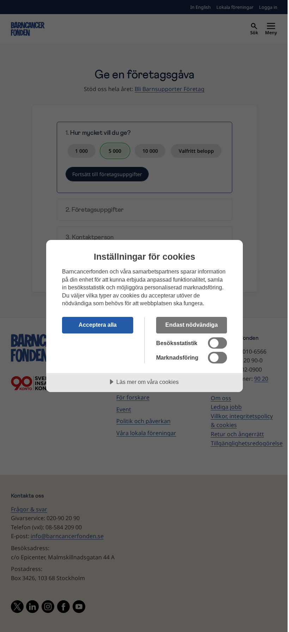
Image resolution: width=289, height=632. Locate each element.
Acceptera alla (98, 324)
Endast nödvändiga (191, 324)
